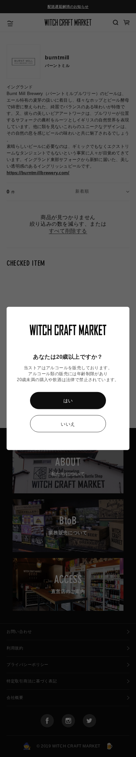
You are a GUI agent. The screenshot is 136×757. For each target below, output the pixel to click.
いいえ (68, 424)
